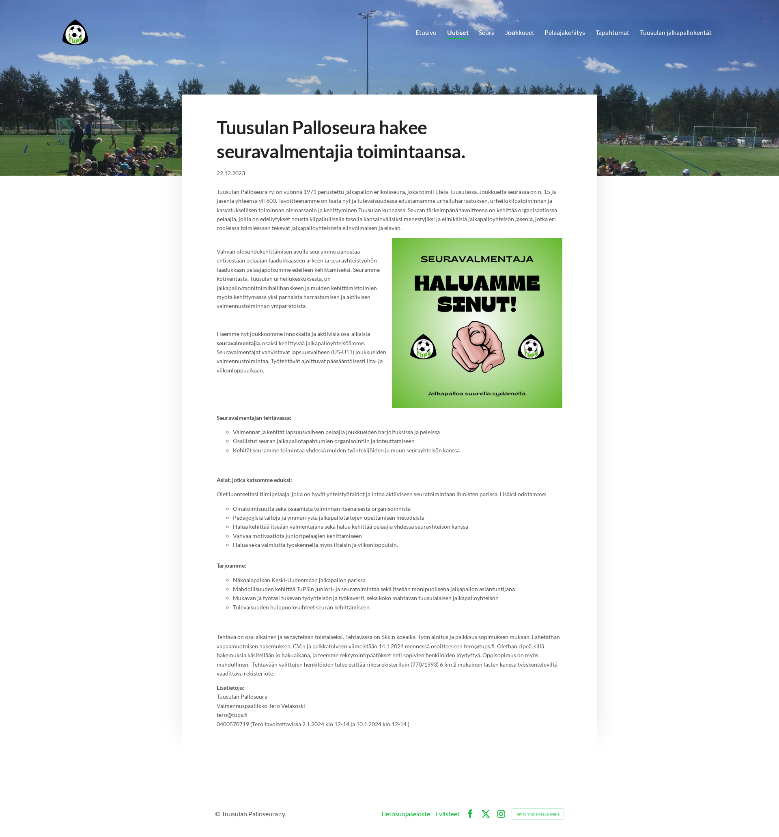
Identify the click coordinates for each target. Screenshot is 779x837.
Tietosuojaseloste (405, 814)
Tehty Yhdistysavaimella (538, 813)
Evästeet (447, 814)
